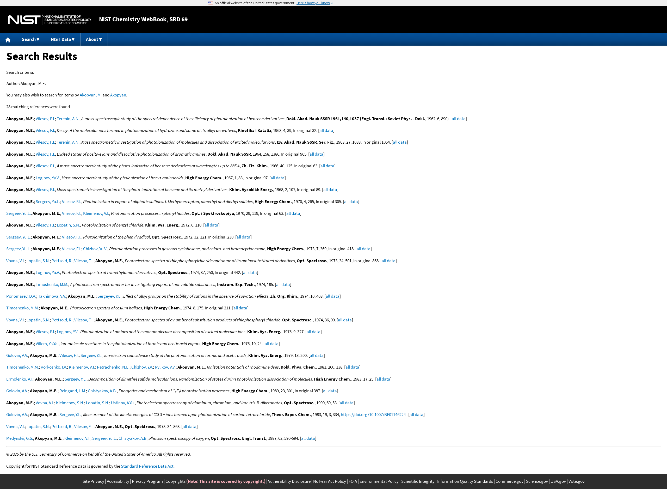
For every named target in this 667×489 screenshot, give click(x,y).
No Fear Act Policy (329, 481)
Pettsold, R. (62, 261)
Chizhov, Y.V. (142, 367)
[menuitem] (8, 39)
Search (29, 39)
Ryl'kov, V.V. (165, 367)
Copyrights (175, 481)
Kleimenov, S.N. (70, 403)
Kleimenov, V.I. (96, 213)
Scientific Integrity (418, 481)
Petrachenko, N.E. (113, 367)
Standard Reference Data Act (147, 466)
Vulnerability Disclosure (289, 481)
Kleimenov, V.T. (82, 367)
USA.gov (558, 481)
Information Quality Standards (465, 481)
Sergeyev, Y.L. (109, 296)
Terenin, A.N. (68, 118)
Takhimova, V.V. (52, 296)
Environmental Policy (379, 481)
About (92, 39)
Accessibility (118, 481)
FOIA (353, 481)
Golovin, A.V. (17, 355)
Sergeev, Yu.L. (48, 201)
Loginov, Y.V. (67, 331)
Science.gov (537, 481)
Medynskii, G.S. (19, 438)
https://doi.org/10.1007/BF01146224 (373, 414)
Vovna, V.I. (15, 261)
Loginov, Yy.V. (48, 178)
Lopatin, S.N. (68, 225)
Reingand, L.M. (72, 391)
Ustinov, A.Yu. (123, 403)
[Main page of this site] (8, 39)
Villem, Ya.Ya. (47, 343)
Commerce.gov (509, 481)
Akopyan (118, 95)
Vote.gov (577, 481)
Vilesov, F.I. (45, 118)
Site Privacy (93, 481)
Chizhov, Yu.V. (95, 249)
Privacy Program (147, 481)
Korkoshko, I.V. (54, 367)
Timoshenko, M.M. (52, 284)
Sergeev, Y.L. (91, 355)
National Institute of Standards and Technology (49, 19)
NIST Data (61, 39)
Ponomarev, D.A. (21, 296)
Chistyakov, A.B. (102, 391)
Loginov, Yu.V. (48, 272)
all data (459, 118)
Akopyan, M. (91, 95)
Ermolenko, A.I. (19, 379)
